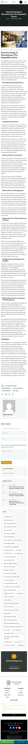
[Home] (4, 2)
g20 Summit (18, 550)
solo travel (7, 630)
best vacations (8, 530)
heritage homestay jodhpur (11, 563)
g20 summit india (19, 553)
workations (21, 645)
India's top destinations (10, 590)
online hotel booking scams (11, 603)
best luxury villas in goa (11, 385)
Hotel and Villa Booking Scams (12, 576)
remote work (7, 613)
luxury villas (19, 593)
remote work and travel (10, 616)
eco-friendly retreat (9, 543)
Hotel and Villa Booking (10, 573)
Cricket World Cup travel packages (13, 540)
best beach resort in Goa (10, 523)
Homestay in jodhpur (9, 570)
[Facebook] (11, 728)
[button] (25, 2)
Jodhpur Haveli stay (9, 593)
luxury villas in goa (9, 596)
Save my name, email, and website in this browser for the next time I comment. (14, 446)
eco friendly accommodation (11, 546)
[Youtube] (16, 728)
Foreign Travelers (8, 550)
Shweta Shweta (5, 49)
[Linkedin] (14, 728)
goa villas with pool (6, 388)
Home (7, 18)
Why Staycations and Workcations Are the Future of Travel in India (16, 503)
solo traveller (17, 630)
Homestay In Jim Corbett (10, 566)
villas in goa (15, 390)
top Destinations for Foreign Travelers (11, 637)
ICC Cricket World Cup (9, 580)
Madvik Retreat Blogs (16, 18)
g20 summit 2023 (8, 553)
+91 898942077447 (14, 668)
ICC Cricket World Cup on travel (12, 586)
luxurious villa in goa (18, 388)
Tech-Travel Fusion (9, 633)
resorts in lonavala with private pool (13, 626)
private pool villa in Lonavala (11, 610)
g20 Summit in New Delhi (10, 556)
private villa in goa (6, 390)
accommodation (8, 516)
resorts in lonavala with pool (11, 623)
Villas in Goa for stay (9, 645)
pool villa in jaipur (9, 606)
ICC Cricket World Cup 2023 (11, 583)
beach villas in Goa (9, 520)
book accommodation (9, 536)
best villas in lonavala (10, 533)
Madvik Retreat (8, 600)
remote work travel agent (11, 620)
